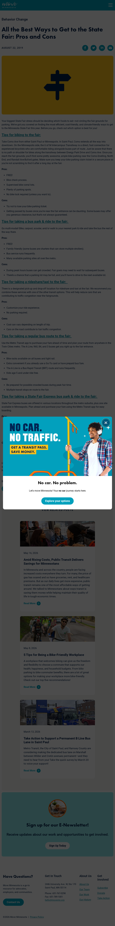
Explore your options (57, 500)
